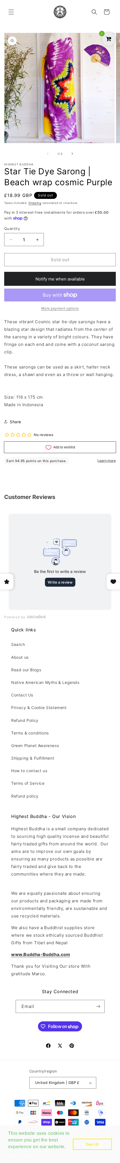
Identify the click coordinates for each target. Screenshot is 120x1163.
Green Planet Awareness (35, 745)
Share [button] (15, 421)
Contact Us (22, 695)
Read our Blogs (26, 669)
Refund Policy (25, 720)
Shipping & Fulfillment (32, 758)
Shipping (34, 202)
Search (18, 644)
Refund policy (25, 796)
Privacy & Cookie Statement (39, 707)
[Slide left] (48, 154)
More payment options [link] (60, 308)
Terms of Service (28, 783)
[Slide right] (72, 154)
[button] (11, 12)
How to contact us (29, 770)
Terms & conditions (30, 733)
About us (20, 657)
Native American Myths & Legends (45, 682)
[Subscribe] (98, 1006)
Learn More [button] (21, 1154)
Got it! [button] (92, 1144)
